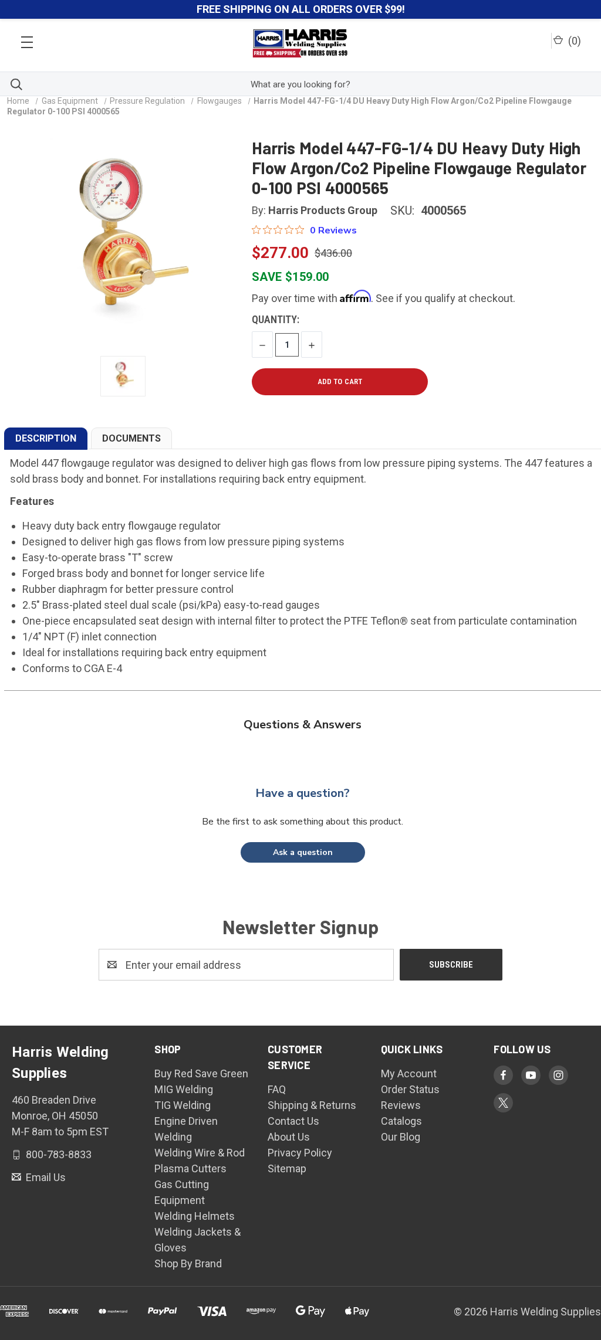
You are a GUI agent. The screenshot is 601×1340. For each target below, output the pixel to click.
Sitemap (287, 1168)
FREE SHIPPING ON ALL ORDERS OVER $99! (301, 9)
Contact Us (293, 1121)
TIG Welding (182, 1105)
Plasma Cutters (190, 1168)
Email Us (44, 1177)
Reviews (401, 1105)
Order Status (410, 1089)
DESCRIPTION (45, 438)
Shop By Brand (188, 1263)
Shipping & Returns (312, 1105)
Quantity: (275, 319)
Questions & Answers (303, 724)
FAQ (277, 1089)
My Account (409, 1073)
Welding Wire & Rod (199, 1152)
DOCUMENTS (131, 438)
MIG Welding (183, 1089)
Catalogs (401, 1121)
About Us (289, 1137)
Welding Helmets (194, 1216)
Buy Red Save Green (201, 1073)
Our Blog (400, 1137)
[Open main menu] (27, 39)
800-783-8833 (57, 1154)
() (573, 41)
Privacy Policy (300, 1152)
